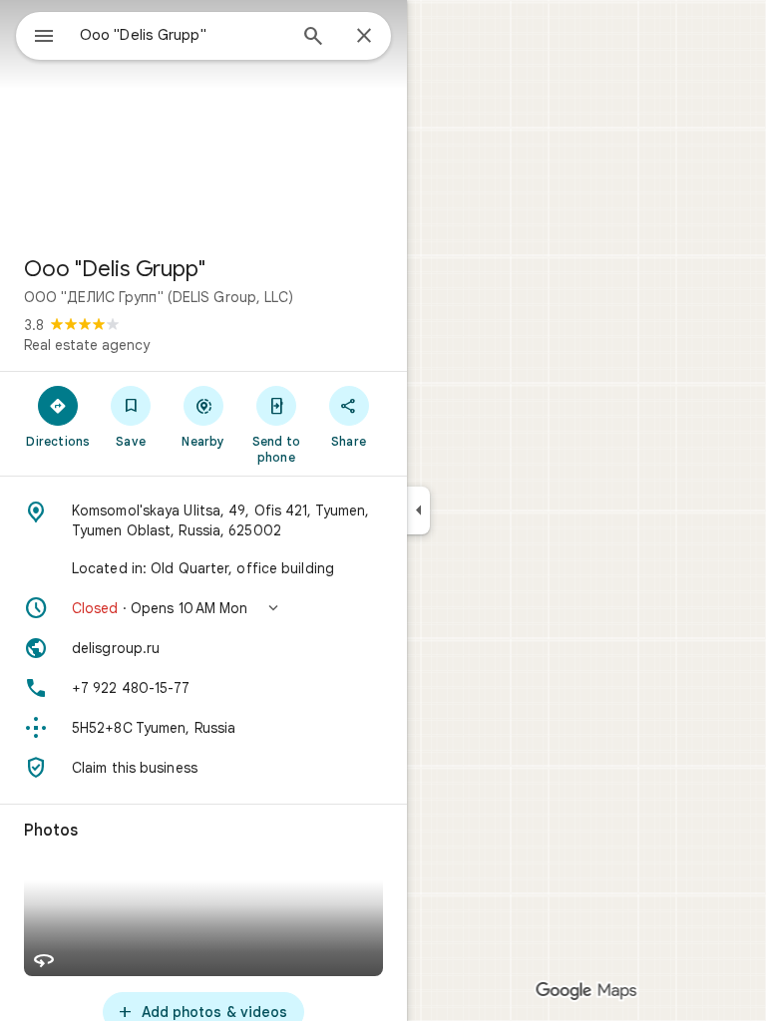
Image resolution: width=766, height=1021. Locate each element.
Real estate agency (87, 345)
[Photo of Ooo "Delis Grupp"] (203, 119)
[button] (203, 608)
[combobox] (182, 35)
